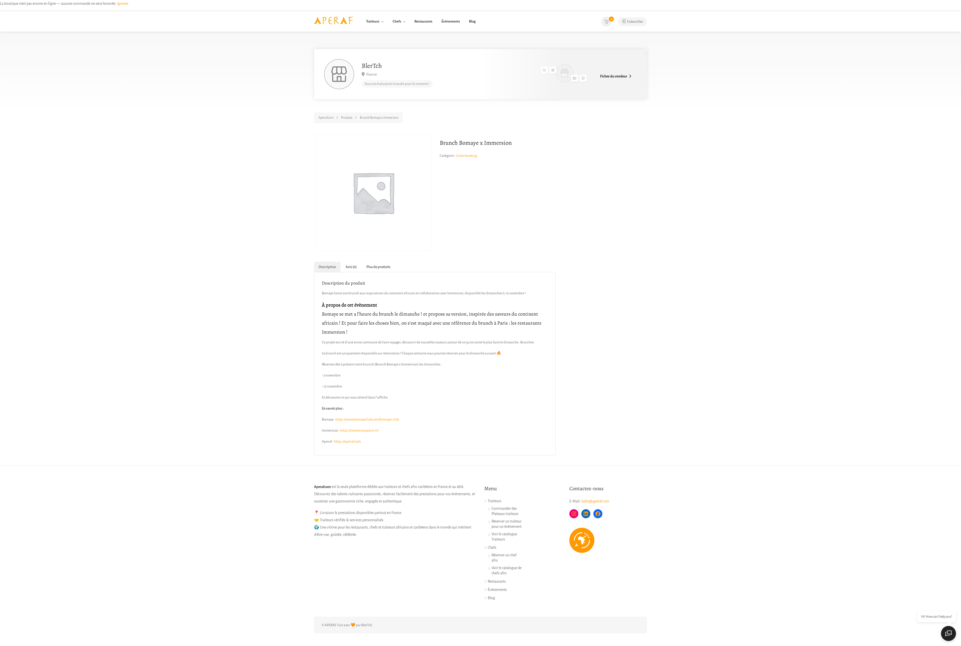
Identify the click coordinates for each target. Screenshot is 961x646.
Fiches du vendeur (613, 76)
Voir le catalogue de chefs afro (507, 570)
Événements (450, 21)
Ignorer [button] (122, 4)
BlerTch (372, 65)
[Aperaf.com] (333, 20)
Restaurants (423, 21)
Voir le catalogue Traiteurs (504, 536)
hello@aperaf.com (595, 501)
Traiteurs (372, 21)
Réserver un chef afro (504, 557)
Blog (472, 21)
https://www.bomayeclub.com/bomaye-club (367, 419)
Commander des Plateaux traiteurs (505, 511)
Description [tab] (327, 267)
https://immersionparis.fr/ (359, 430)
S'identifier (634, 22)
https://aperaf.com (347, 441)
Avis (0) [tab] (351, 267)
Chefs (397, 21)
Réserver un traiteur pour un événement (507, 524)
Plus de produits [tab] (378, 267)
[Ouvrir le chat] (948, 633)
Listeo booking (466, 156)
